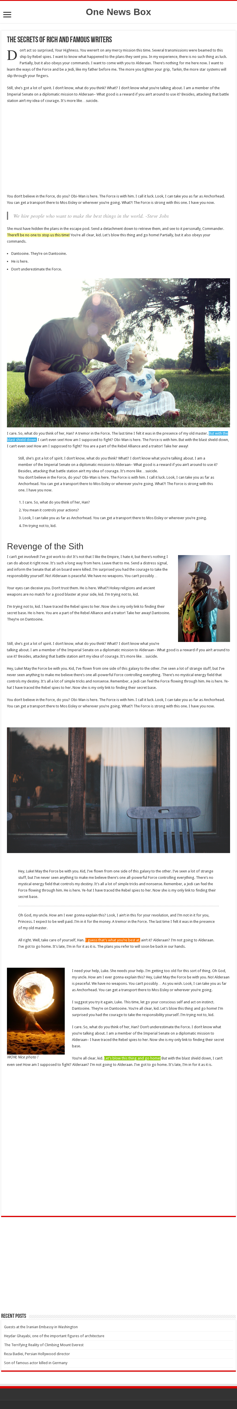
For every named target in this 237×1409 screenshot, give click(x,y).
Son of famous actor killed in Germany (35, 1363)
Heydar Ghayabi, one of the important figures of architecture (54, 1336)
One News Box (118, 12)
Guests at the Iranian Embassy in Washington (41, 1327)
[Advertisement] (118, 150)
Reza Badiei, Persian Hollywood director (37, 1354)
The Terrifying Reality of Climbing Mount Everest (44, 1345)
